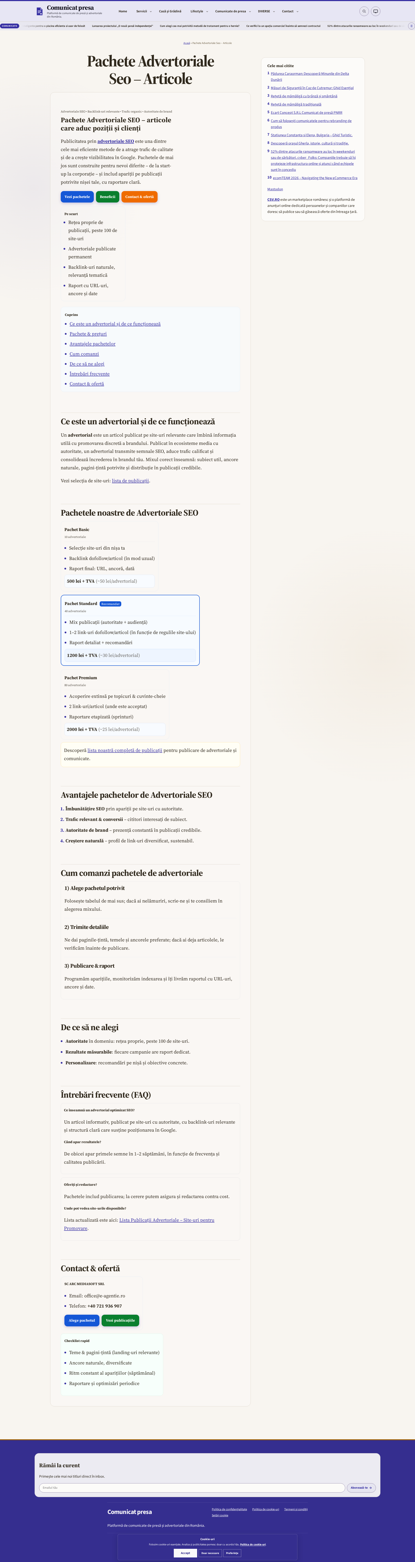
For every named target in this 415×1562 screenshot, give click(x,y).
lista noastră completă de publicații (125, 750)
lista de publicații (130, 480)
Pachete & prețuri (88, 333)
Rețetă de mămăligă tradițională (296, 104)
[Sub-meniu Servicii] (151, 11)
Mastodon (275, 189)
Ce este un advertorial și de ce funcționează (115, 323)
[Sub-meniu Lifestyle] (207, 11)
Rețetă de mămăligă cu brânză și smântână (304, 96)
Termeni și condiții (296, 1509)
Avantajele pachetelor (92, 343)
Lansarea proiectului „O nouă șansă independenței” (79, 26)
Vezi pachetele (77, 196)
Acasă (187, 43)
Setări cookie (220, 1515)
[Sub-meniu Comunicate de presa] (250, 11)
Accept (185, 1553)
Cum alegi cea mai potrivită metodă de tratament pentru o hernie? (156, 26)
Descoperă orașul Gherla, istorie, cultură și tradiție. (310, 143)
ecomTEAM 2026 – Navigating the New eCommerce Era (315, 178)
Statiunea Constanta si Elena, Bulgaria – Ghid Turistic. (312, 135)
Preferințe (232, 1553)
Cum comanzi (84, 354)
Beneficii (107, 196)
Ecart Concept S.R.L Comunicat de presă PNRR (306, 112)
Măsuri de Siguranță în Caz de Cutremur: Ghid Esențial (312, 88)
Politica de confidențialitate (229, 1509)
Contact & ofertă (139, 196)
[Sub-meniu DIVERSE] (274, 11)
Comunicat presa (70, 7)
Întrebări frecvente (90, 373)
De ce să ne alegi (87, 363)
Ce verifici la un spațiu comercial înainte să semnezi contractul (240, 26)
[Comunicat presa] (39, 11)
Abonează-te (359, 1488)
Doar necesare (210, 1553)
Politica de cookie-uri (265, 1509)
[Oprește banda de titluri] (411, 26)
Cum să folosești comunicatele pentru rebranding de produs (311, 124)
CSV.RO (273, 199)
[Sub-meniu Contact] (297, 11)
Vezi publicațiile (120, 1320)
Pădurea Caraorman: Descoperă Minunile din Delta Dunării (310, 76)
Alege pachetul (82, 1320)
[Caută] (364, 11)
